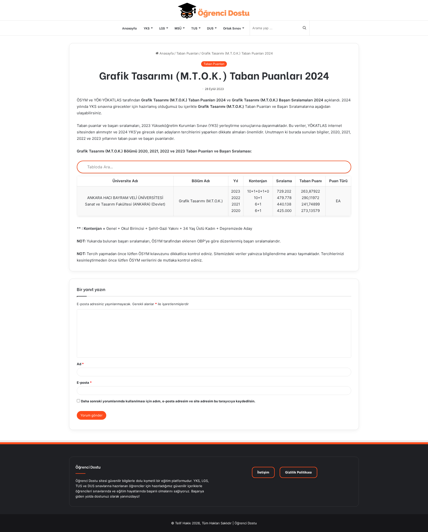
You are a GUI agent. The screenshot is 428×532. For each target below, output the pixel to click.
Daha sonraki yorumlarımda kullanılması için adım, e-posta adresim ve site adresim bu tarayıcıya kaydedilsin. (168, 401)
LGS (162, 28)
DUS (210, 28)
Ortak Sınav (232, 28)
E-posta (84, 382)
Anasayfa (129, 28)
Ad (80, 364)
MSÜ (178, 28)
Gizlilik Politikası (298, 472)
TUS (194, 28)
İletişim (263, 472)
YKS (147, 28)
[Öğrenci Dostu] (214, 10)
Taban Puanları (187, 53)
